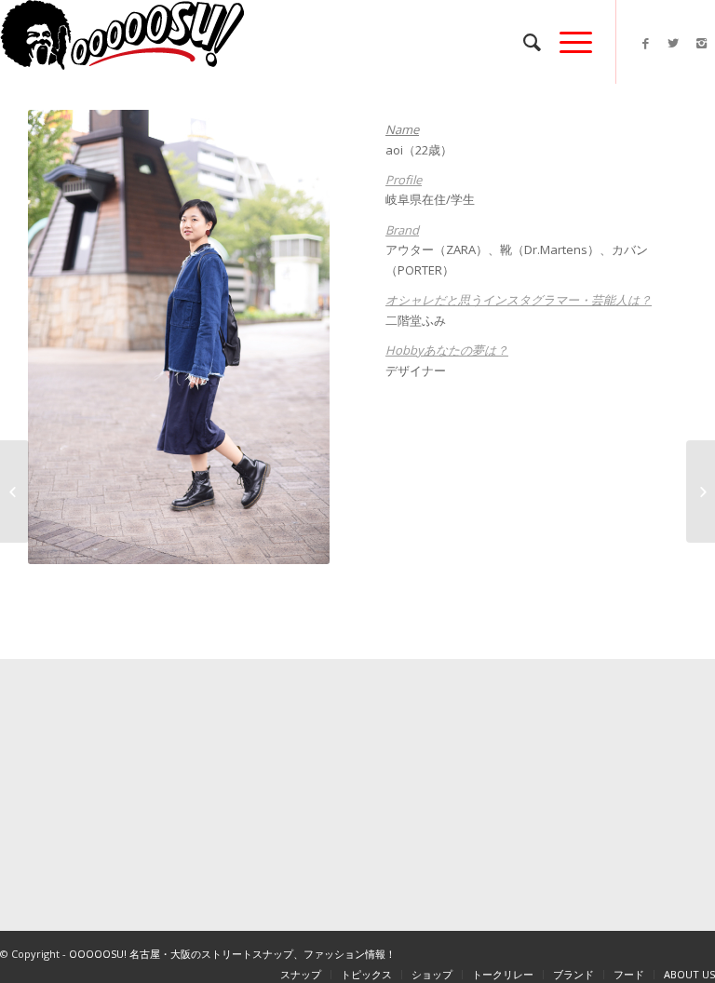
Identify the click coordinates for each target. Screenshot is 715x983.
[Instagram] (701, 43)
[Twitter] (673, 43)
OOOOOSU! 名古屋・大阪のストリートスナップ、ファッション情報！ (232, 954)
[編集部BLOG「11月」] (14, 491)
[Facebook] (645, 43)
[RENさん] (700, 491)
